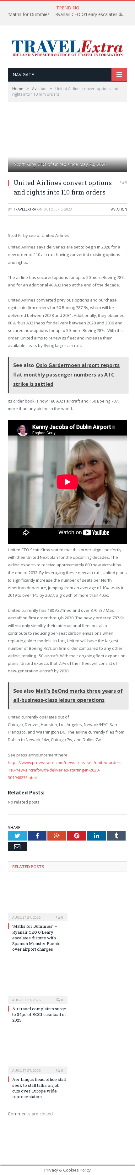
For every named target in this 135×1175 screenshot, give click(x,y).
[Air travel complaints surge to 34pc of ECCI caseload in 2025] (38, 982)
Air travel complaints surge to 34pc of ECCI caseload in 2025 (39, 1014)
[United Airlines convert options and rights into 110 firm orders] (67, 144)
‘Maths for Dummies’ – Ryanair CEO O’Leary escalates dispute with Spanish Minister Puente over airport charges (69, 14)
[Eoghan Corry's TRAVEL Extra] (67, 47)
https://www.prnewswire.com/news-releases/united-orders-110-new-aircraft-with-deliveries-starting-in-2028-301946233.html (65, 770)
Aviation (119, 209)
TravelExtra (24, 209)
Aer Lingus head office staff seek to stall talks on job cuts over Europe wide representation (39, 1087)
